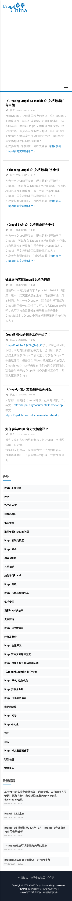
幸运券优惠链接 (50, 892)
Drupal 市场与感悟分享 (16, 593)
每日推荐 (9, 523)
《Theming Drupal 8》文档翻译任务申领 (32, 170)
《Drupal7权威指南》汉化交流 (20, 671)
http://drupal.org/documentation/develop (38, 405)
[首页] (15, 8)
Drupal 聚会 (10, 549)
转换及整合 (10, 636)
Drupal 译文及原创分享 (16, 750)
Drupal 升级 (10, 584)
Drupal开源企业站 (13, 689)
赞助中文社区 (37, 877)
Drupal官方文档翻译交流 (17, 654)
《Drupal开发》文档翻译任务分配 (28, 389)
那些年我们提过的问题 (16, 531)
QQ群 (51, 877)
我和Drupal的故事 (13, 610)
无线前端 (9, 619)
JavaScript (10, 558)
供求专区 (9, 601)
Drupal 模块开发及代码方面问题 (21, 663)
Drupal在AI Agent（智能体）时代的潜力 (27, 859)
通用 (6, 733)
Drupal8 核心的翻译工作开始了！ (28, 334)
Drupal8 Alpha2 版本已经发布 (23, 345)
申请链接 (23, 877)
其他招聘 (9, 566)
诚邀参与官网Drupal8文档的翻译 (27, 279)
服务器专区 (10, 514)
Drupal (33, 888)
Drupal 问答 (10, 715)
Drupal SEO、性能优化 (16, 680)
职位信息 (9, 759)
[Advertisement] (36, 54)
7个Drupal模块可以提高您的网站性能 (25, 845)
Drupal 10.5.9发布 (14, 813)
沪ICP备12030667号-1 (48, 888)
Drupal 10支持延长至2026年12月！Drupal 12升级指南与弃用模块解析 (35, 829)
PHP (6, 496)
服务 (6, 741)
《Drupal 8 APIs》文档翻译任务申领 (29, 224)
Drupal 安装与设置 (14, 540)
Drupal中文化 (11, 724)
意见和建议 (10, 706)
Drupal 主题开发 (12, 645)
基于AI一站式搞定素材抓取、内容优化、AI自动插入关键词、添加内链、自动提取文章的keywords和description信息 (35, 795)
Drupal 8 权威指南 (13, 628)
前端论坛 (9, 768)
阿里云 (29, 892)
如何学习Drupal (12, 575)
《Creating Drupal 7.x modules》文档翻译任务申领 (34, 103)
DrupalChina (42, 885)
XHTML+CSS (10, 505)
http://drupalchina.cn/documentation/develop (32, 415)
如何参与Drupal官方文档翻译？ (26, 429)
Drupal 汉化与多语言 (15, 698)
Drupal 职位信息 (12, 487)
